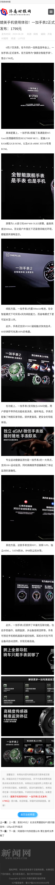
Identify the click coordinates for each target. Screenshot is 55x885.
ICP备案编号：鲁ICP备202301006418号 (30, 883)
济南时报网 (16, 854)
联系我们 (21, 874)
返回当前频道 (28, 814)
